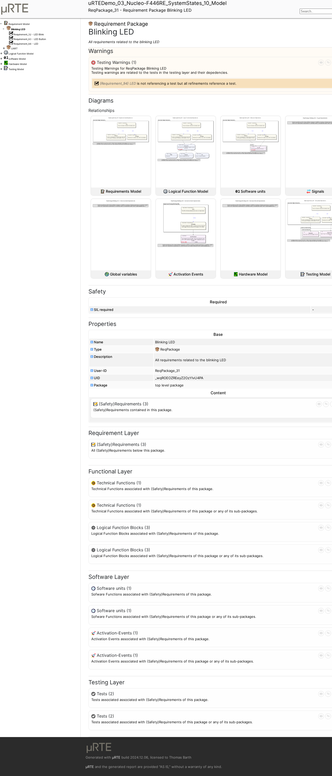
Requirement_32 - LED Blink (29, 34)
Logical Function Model (21, 53)
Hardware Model (18, 64)
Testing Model (16, 69)
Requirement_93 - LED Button (30, 39)
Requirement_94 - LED (26, 43)
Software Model (17, 58)
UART (14, 48)
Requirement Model (19, 24)
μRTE (116, 757)
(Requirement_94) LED (118, 83)
